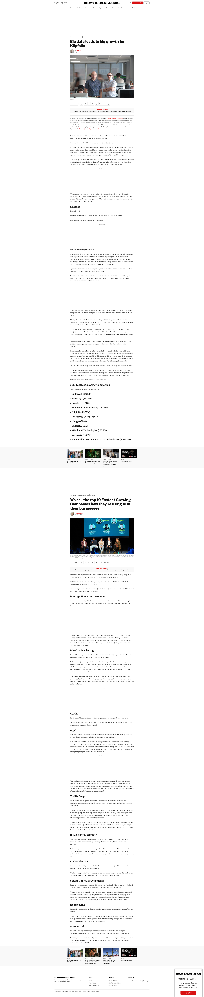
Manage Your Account (114, 982)
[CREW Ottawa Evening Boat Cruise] (75, 453)
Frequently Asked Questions (115, 983)
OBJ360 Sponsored (89, 459)
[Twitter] (136, 981)
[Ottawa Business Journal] (102, 3)
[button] (147, 8)
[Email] (85, 104)
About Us (91, 980)
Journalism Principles (94, 985)
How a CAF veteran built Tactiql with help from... (92, 462)
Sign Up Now (188, 993)
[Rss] (143, 981)
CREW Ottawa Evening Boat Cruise (74, 462)
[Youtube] (140, 981)
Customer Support (113, 985)
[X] (92, 104)
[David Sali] (72, 51)
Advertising (91, 982)
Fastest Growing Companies (76, 36)
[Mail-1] (129, 981)
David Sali (78, 50)
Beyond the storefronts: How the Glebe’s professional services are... (110, 464)
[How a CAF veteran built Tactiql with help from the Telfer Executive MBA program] (93, 453)
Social (68, 459)
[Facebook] (89, 104)
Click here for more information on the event (91, 129)
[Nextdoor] (147, 981)
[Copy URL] (81, 104)
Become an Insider (113, 980)
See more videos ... (126, 461)
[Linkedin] (96, 104)
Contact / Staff (92, 983)
